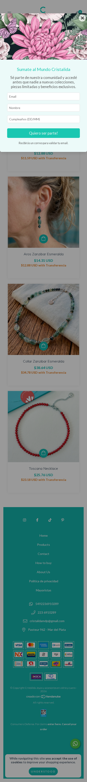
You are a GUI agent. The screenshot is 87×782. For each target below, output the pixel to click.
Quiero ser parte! (43, 133)
